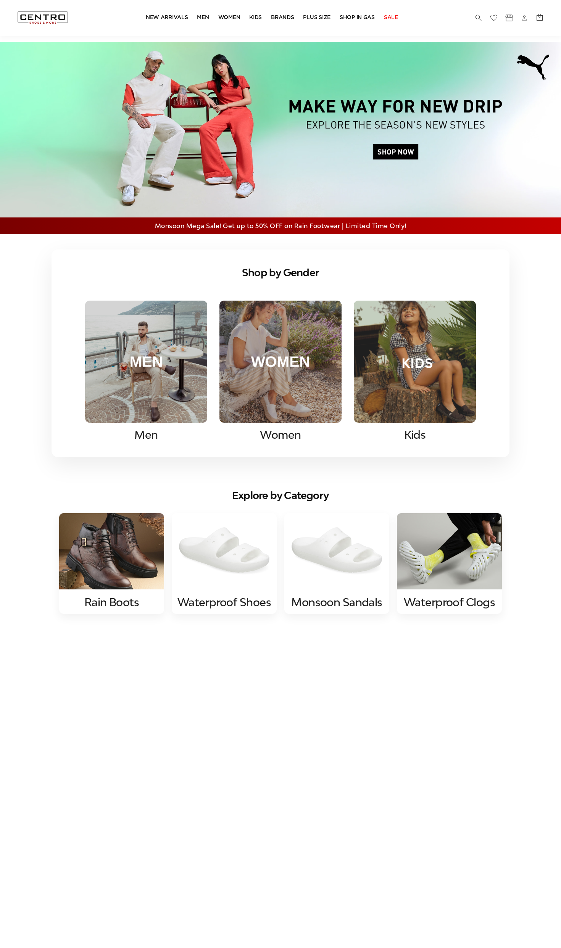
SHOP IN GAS (357, 17)
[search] (478, 18)
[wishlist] (494, 18)
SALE (391, 17)
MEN (203, 17)
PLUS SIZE (316, 17)
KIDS (255, 17)
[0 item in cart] (540, 18)
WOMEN (229, 17)
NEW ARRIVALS (167, 17)
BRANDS (282, 17)
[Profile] (509, 18)
